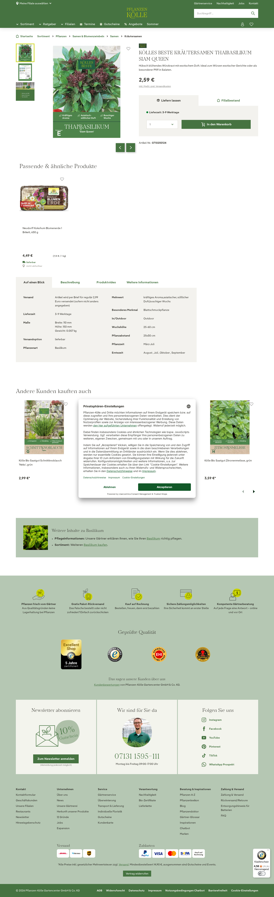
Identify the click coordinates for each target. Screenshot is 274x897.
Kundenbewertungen (107, 684)
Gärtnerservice (203, 3)
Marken (184, 833)
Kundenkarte (105, 822)
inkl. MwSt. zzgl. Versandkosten (155, 86)
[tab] (228, 100)
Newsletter (22, 817)
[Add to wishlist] (65, 404)
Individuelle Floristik (110, 811)
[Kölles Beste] (198, 46)
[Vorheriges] (120, 147)
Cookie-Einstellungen (244, 890)
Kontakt (253, 3)
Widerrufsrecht (115, 890)
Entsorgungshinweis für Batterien (235, 808)
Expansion (63, 828)
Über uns (62, 794)
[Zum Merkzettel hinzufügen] (128, 48)
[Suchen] (253, 13)
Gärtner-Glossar (190, 817)
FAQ (223, 815)
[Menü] (268, 851)
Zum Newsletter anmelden (55, 759)
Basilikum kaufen (95, 545)
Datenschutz (136, 890)
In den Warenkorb (219, 124)
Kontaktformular (26, 794)
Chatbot (185, 828)
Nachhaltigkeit (225, 3)
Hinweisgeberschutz (28, 822)
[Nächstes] (130, 147)
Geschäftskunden (26, 800)
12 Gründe (63, 817)
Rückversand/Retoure (234, 800)
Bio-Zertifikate (147, 800)
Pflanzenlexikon (189, 800)
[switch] (261, 873)
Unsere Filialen (25, 806)
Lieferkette (145, 806)
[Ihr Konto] (242, 24)
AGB (99, 890)
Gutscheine (105, 817)
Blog (183, 806)
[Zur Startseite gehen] (137, 12)
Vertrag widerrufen (137, 873)
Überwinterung (107, 800)
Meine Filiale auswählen (34, 3)
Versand (124, 864)
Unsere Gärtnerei (67, 806)
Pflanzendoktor (189, 811)
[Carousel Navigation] (125, 147)
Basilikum (153, 538)
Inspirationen (188, 822)
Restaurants (23, 811)
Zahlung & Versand (232, 794)
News (60, 800)
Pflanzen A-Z (187, 794)
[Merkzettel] (251, 24)
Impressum (155, 890)
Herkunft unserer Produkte (73, 811)
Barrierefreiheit (217, 890)
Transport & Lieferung (111, 806)
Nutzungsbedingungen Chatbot (185, 890)
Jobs (241, 3)
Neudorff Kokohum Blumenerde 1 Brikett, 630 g (42, 230)
